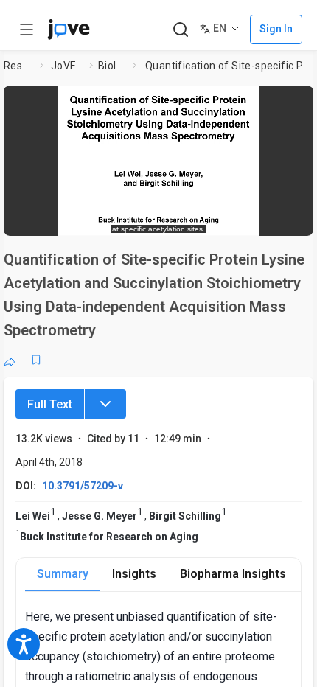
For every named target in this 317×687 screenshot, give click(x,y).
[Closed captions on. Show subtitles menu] (287, 217)
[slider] (97, 218)
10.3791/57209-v (82, 486)
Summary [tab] (62, 574)
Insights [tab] (134, 574)
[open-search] (180, 30)
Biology (112, 66)
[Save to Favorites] (36, 360)
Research (19, 66)
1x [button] (258, 217)
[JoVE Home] (68, 29)
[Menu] (105, 404)
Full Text (49, 404)
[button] (298, 101)
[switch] (183, 217)
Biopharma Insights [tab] (233, 574)
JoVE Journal (67, 66)
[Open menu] (26, 29)
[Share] (9, 360)
